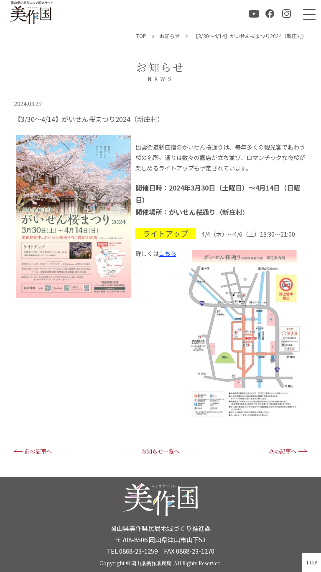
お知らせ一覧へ (160, 451)
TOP (312, 562)
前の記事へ (38, 451)
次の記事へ (282, 451)
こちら (167, 253)
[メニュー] (307, 13)
